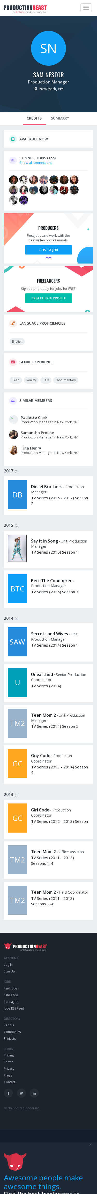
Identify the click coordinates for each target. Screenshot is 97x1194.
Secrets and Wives (49, 634)
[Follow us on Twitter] (21, 1093)
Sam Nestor (48, 74)
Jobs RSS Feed (14, 1008)
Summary (60, 118)
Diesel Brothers (46, 486)
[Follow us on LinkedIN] (34, 1093)
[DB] (17, 508)
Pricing (9, 1055)
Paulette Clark (34, 417)
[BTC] (17, 602)
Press (8, 1075)
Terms (8, 1062)
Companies (12, 1032)
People (9, 1025)
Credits (34, 118)
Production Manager (48, 82)
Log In (8, 964)
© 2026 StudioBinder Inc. (22, 1108)
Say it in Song (44, 541)
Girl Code (40, 810)
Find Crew (11, 995)
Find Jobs (10, 988)
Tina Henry (31, 448)
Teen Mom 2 (43, 715)
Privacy (9, 1068)
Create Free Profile (48, 298)
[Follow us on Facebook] (8, 1093)
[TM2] (17, 736)
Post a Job (48, 250)
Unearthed (42, 674)
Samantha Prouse (37, 432)
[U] (17, 695)
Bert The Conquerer (51, 580)
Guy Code (40, 755)
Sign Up (9, 971)
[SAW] (17, 655)
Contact (9, 1082)
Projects (10, 1038)
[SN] (48, 64)
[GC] (17, 777)
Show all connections (36, 162)
